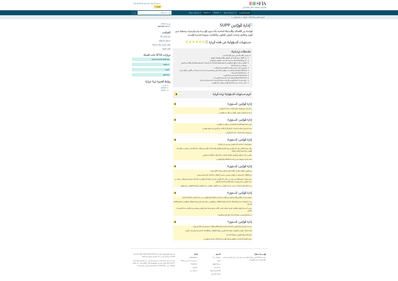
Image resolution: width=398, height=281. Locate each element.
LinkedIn (192, 257)
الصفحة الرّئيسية (259, 17)
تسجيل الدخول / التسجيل (152, 3)
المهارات (244, 17)
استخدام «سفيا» (229, 13)
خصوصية (217, 267)
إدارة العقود (166, 75)
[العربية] (254, 4)
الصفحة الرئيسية (244, 13)
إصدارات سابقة (194, 13)
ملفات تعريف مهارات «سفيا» (161, 44)
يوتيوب (194, 267)
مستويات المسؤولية (164, 40)
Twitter (193, 264)
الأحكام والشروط (215, 270)
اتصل (218, 260)
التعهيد (167, 69)
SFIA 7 (163, 90)
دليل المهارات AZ (165, 36)
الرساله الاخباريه (138, 3)
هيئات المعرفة (166, 48)
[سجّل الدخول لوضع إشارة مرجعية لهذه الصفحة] (251, 24)
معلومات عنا (216, 257)
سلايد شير (193, 270)
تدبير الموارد (166, 64)
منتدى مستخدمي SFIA (188, 260)
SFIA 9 (206, 13)
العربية (158, 6)
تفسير (164, 85)
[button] (236, 12)
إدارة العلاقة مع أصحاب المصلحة (160, 59)
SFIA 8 (216, 13)
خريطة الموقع (216, 264)
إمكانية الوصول (215, 274)
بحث (134, 13)
